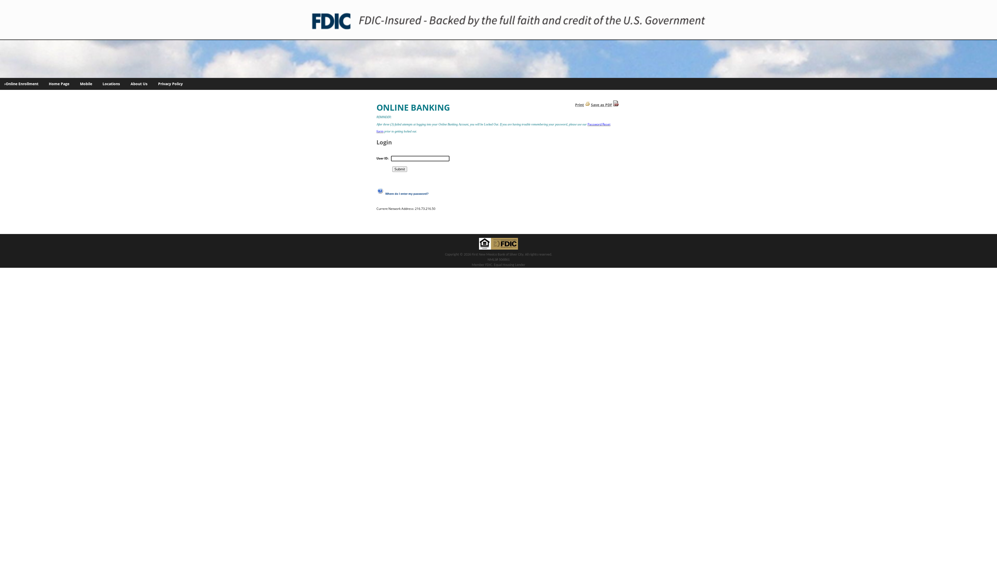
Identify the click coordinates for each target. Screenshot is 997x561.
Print (579, 104)
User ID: (382, 158)
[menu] (498, 84)
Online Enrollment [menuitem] (22, 83)
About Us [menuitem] (139, 83)
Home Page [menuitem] (59, 83)
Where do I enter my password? (407, 193)
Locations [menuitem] (111, 83)
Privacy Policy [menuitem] (170, 83)
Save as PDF (601, 104)
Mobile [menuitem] (86, 83)
